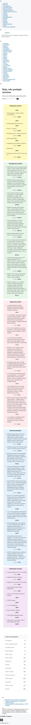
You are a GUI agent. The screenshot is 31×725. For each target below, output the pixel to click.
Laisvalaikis (6, 60)
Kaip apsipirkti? (7, 6)
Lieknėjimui (6, 75)
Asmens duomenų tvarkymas (10, 11)
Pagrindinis (5, 43)
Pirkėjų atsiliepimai (7, 24)
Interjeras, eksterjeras (8, 69)
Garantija (5, 14)
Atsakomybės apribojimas (9, 26)
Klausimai (5, 15)
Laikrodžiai (5, 64)
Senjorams (5, 78)
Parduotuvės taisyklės (8, 10)
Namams (5, 67)
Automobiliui (6, 49)
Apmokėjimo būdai (7, 7)
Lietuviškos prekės (7, 50)
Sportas (5, 62)
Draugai (5, 19)
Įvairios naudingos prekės (9, 79)
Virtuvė (5, 55)
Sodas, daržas (6, 61)
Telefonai (5, 46)
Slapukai (5, 13)
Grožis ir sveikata (7, 51)
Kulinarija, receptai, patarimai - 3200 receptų (15, 699)
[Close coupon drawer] (1, 720)
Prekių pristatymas (7, 8)
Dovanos (5, 57)
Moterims (5, 54)
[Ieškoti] (17, 99)
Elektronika (6, 47)
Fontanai (5, 72)
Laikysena (5, 73)
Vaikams (5, 53)
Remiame (5, 18)
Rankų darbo (6, 76)
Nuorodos (5, 22)
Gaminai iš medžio (7, 71)
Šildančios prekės (7, 68)
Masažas (5, 58)
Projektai (5, 21)
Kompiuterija (6, 44)
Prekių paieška (6, 80)
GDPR (4, 25)
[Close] (0, 83)
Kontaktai (5, 4)
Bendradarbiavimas (7, 17)
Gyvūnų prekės (6, 65)
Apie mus (5, 3)
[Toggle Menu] (2, 697)
